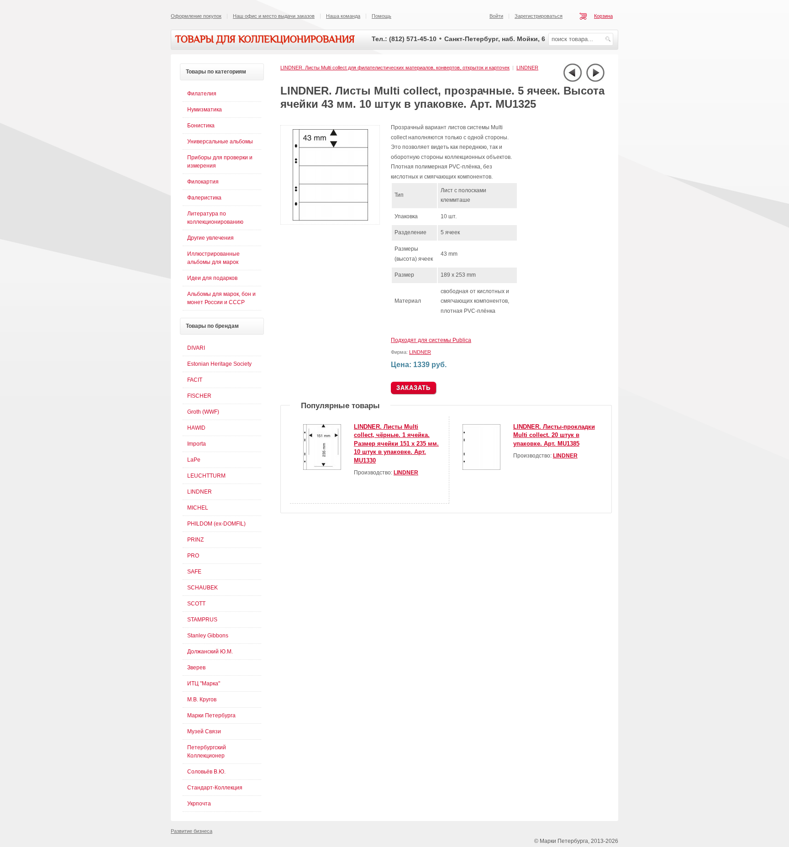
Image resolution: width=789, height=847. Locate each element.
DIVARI (196, 348)
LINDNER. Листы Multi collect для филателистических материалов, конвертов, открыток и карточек (395, 67)
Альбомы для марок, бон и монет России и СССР (221, 298)
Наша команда (343, 16)
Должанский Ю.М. (210, 651)
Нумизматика (204, 109)
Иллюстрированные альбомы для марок (213, 258)
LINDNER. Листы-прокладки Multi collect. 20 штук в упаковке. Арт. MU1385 (554, 435)
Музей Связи (204, 731)
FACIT (194, 380)
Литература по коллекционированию (215, 217)
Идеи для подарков (212, 278)
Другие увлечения (210, 238)
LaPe (193, 460)
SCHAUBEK (202, 587)
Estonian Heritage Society (219, 364)
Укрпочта (199, 803)
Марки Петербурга (211, 715)
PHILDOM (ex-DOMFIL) (216, 524)
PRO (193, 555)
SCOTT (196, 603)
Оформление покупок (196, 16)
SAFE (194, 571)
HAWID (196, 428)
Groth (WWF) (203, 412)
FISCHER (199, 396)
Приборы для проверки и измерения (219, 161)
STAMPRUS (202, 619)
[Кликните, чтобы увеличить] (332, 223)
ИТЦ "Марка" (203, 683)
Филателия (201, 93)
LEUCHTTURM (206, 476)
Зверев (196, 667)
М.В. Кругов (201, 699)
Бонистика (201, 125)
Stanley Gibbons (207, 635)
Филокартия (203, 182)
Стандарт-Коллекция (214, 787)
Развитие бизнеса (191, 831)
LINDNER (527, 67)
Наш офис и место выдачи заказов (274, 16)
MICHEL (197, 508)
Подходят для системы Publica (431, 340)
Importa (196, 444)
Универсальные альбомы (220, 141)
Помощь (381, 16)
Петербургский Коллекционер (206, 751)
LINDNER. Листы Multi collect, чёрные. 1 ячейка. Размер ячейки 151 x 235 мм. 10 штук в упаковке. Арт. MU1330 (396, 443)
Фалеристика (204, 198)
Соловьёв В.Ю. (206, 771)
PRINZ (195, 540)
